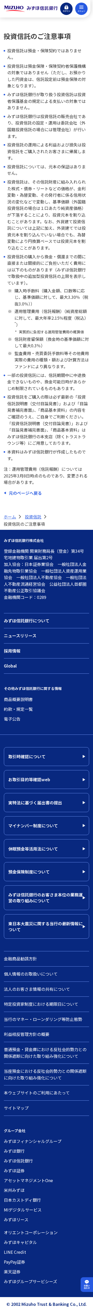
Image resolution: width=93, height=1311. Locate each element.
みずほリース (16, 1219)
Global (10, 666)
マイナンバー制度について (33, 825)
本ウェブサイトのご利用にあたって (37, 1093)
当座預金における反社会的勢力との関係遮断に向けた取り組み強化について (45, 1074)
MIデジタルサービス (23, 1210)
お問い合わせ (87, 1287)
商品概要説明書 (18, 699)
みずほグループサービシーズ (30, 1281)
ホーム (10, 517)
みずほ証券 (14, 1170)
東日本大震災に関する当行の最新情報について (45, 926)
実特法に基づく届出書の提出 (35, 802)
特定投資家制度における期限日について (41, 1004)
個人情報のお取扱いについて (31, 974)
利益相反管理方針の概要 (26, 1034)
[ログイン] (66, 9)
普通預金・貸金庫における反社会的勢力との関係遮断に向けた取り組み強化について (45, 1052)
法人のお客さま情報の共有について (37, 989)
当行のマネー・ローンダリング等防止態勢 (43, 1019)
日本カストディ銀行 (22, 1200)
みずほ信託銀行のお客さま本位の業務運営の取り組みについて (45, 897)
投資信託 (33, 517)
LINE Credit (15, 1252)
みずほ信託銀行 (18, 1161)
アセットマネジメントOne (28, 1180)
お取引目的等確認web (29, 779)
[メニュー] (81, 9)
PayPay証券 (14, 1262)
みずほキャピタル (20, 1242)
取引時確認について (26, 756)
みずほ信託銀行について (26, 620)
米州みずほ (14, 1190)
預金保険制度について (29, 872)
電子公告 (12, 719)
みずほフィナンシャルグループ (32, 1141)
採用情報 (12, 651)
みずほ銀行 (14, 1151)
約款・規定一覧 (18, 709)
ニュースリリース (20, 635)
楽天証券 (12, 1271)
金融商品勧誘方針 (20, 958)
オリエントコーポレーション (31, 1232)
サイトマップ (16, 1108)
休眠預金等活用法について (33, 849)
